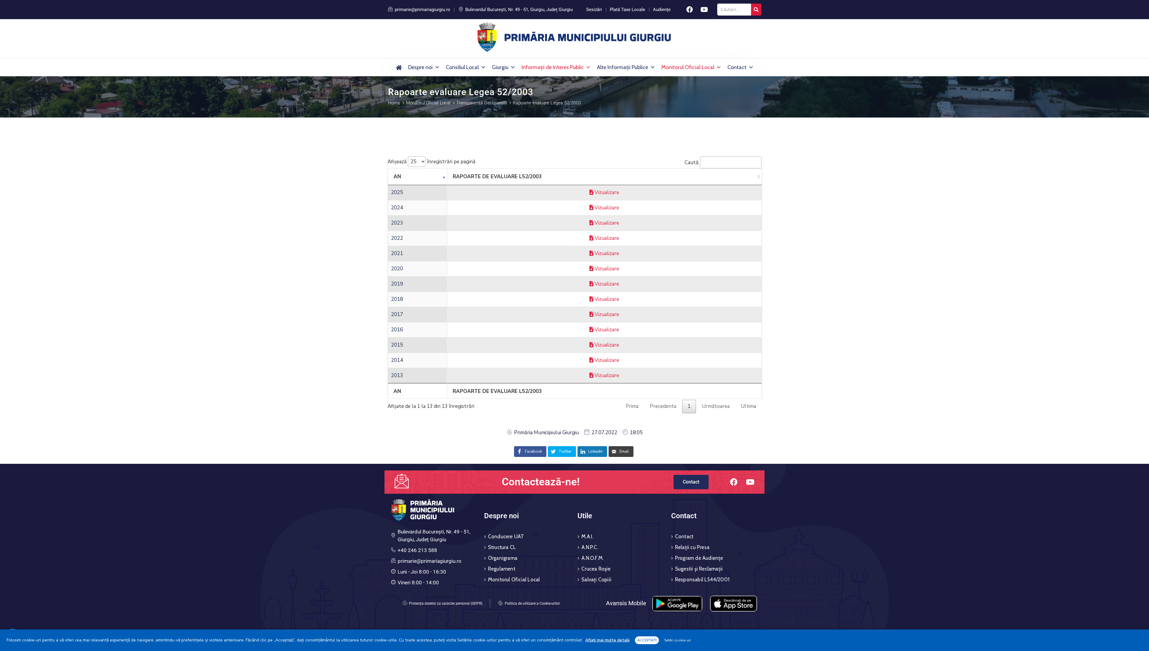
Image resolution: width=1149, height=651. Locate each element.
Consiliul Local (462, 67)
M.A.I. (587, 536)
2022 (397, 238)
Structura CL (502, 547)
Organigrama (502, 558)
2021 (397, 253)
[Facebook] (689, 9)
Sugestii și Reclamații (699, 569)
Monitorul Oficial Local (687, 67)
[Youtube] (704, 9)
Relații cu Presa (692, 547)
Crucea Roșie (595, 569)
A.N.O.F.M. (592, 558)
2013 (397, 375)
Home (394, 103)
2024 (397, 207)
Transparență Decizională (481, 103)
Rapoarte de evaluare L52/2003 (497, 176)
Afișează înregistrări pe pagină (431, 161)
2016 (397, 329)
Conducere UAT (506, 536)
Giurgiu (500, 67)
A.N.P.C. (589, 547)
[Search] (756, 10)
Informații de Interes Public (553, 67)
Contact (737, 67)
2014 (397, 360)
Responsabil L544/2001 (702, 580)
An (397, 176)
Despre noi (420, 67)
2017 (397, 314)
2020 (397, 268)
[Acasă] (398, 67)
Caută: (692, 162)
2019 (397, 283)
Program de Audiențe (699, 558)
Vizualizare (606, 192)
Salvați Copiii (596, 580)
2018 (397, 299)
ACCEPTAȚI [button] (646, 640)
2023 (397, 222)
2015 (397, 344)
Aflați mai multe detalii (607, 640)
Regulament (501, 569)
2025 (397, 192)
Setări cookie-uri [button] (677, 640)
